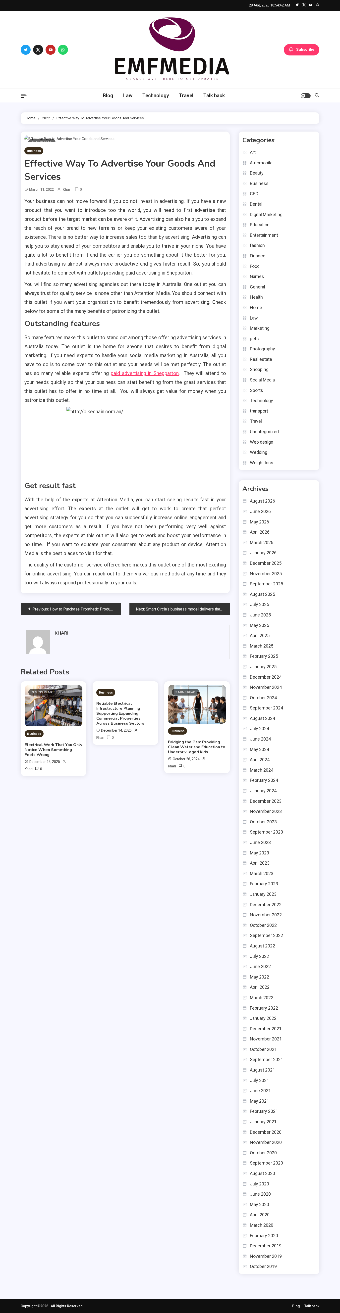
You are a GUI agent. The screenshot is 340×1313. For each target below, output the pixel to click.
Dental (256, 204)
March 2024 (261, 770)
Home (256, 307)
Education (260, 224)
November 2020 (266, 1142)
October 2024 (263, 697)
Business (34, 151)
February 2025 (264, 656)
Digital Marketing (266, 214)
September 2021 (266, 1059)
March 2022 (261, 997)
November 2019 (266, 1256)
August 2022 (262, 945)
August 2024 (262, 718)
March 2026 (261, 542)
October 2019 (263, 1266)
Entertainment (264, 235)
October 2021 (263, 1049)
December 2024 (266, 677)
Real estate (261, 359)
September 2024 (266, 707)
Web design (261, 442)
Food (255, 266)
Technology (155, 95)
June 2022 (260, 966)
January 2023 (263, 894)
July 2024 (259, 728)
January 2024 (263, 790)
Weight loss (261, 462)
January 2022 (263, 1018)
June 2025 (260, 614)
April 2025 (260, 635)
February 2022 (264, 1008)
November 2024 (266, 687)
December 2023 (266, 801)
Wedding (258, 452)
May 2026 (259, 521)
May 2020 (259, 1204)
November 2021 (266, 1038)
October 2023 (263, 821)
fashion (257, 245)
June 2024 (260, 739)
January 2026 (263, 552)
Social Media (262, 379)
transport (259, 411)
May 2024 (259, 749)
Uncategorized (264, 431)
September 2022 (266, 935)
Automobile (261, 162)
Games (257, 276)
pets (254, 338)
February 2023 (264, 883)
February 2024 (264, 780)
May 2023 (259, 852)
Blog (108, 95)
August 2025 (262, 594)
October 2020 (263, 1152)
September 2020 (266, 1163)
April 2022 (260, 987)
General (257, 286)
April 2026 (260, 532)
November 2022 (266, 914)
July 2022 (259, 956)
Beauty (257, 173)
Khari (67, 189)
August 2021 (262, 1070)
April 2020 (260, 1214)
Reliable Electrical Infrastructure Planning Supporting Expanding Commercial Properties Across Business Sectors (120, 713)
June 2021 (260, 1090)
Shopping (259, 369)
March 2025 (261, 646)
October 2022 (263, 925)
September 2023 (266, 832)
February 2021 (264, 1111)
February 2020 (264, 1235)
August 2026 (262, 501)
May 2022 (259, 977)
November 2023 (266, 811)
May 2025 (259, 625)
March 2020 (261, 1225)
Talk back (214, 95)
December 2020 (266, 1132)
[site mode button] (306, 95)
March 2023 (261, 873)
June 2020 (260, 1194)
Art (253, 152)
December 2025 (266, 563)
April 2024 (260, 759)
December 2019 (266, 1245)
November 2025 (266, 573)
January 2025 (263, 666)
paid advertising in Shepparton (145, 373)
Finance (257, 255)
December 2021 (266, 1028)
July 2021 (259, 1080)
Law (127, 95)
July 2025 (259, 604)
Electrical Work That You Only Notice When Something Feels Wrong (53, 749)
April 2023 (260, 863)
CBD (254, 193)
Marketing (260, 328)
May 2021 (259, 1101)
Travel (186, 95)
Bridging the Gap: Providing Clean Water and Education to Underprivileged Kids (196, 747)
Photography (262, 348)
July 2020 (259, 1183)
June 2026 (260, 511)
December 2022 (266, 904)
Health (256, 297)
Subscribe (305, 49)
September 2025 (266, 583)
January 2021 (263, 1121)
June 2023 (260, 842)
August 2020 (262, 1173)
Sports (256, 390)
